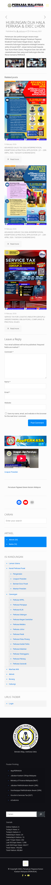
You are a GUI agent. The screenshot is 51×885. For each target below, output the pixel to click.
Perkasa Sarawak (20, 664)
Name (7, 382)
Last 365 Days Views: (14, 845)
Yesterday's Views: (13, 835)
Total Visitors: (11, 850)
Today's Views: (12, 830)
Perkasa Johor (18, 629)
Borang (12, 679)
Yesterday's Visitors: (14, 837)
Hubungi (12, 684)
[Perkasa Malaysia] (25, 5)
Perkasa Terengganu (21, 654)
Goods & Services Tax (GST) (22, 795)
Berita (11, 544)
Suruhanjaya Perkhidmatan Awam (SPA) (26, 790)
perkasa (21, 31)
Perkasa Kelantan (20, 649)
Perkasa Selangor (20, 615)
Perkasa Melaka (19, 624)
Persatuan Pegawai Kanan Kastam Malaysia (24, 487)
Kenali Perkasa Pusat (17, 568)
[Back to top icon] (25, 863)
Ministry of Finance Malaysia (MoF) (24, 781)
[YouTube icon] (25, 875)
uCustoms (15, 800)
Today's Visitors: (12, 832)
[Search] (41, 814)
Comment (8, 352)
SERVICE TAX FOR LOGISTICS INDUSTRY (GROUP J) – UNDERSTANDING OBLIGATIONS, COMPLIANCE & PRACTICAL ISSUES (25, 319)
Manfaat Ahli (14, 669)
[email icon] (28, 875)
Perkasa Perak (18, 634)
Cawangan (13, 594)
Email (7, 392)
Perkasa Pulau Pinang (21, 639)
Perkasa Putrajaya (20, 605)
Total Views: (11, 848)
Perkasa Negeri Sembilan (23, 619)
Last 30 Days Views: (14, 842)
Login (11, 704)
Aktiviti (11, 540)
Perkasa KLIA (18, 610)
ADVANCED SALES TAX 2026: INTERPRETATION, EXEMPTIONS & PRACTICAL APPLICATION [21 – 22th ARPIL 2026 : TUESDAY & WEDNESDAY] (25, 150)
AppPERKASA (16, 771)
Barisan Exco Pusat (20, 584)
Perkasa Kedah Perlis (21, 644)
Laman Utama (14, 563)
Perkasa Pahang (19, 659)
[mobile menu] (47, 5)
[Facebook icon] (23, 875)
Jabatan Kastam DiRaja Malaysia (23, 776)
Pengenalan (17, 574)
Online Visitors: (12, 827)
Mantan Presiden (19, 589)
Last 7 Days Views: (13, 840)
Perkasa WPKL (18, 600)
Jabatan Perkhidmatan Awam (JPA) (24, 785)
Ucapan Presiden (11, 472)
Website (7, 403)
